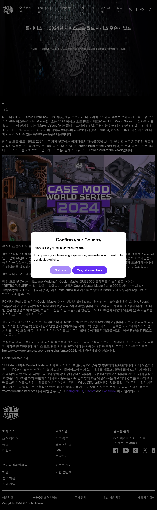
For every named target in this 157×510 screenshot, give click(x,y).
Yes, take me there (89, 270)
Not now (61, 270)
